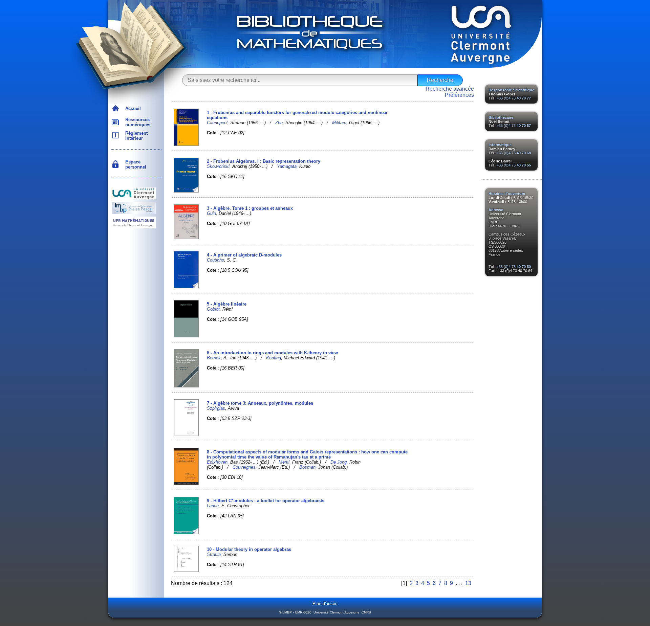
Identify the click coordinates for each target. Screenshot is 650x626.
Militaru (339, 122)
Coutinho (215, 260)
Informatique (500, 145)
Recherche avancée (450, 89)
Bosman (307, 467)
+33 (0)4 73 (514, 98)
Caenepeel (217, 122)
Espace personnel (134, 164)
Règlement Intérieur (135, 136)
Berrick (214, 357)
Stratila (214, 554)
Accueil (132, 108)
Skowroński (218, 166)
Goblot (213, 309)
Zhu (279, 122)
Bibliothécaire (501, 117)
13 (468, 583)
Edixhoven (217, 462)
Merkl (284, 462)
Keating (273, 357)
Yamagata (287, 166)
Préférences (459, 95)
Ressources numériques (136, 122)
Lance (213, 505)
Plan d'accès (325, 603)
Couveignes (244, 467)
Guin (211, 213)
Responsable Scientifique (511, 90)
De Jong (338, 462)
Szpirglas (216, 408)
